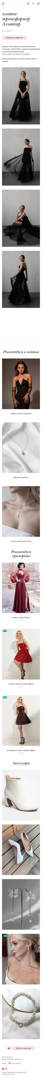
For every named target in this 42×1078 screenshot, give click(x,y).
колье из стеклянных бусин (21, 541)
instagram (6, 1069)
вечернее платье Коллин (21, 617)
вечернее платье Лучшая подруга (21, 684)
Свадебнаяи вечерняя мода (3, 4)
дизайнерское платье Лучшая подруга (21, 750)
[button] (21, 96)
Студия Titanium (16, 1063)
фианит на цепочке (21, 477)
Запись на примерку (23, 1048)
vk (3, 1069)
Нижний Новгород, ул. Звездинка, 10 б (14, 1072)
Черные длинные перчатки (21, 414)
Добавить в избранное (14, 38)
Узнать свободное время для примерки (16, 54)
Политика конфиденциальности (12, 1059)
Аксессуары (21, 764)
